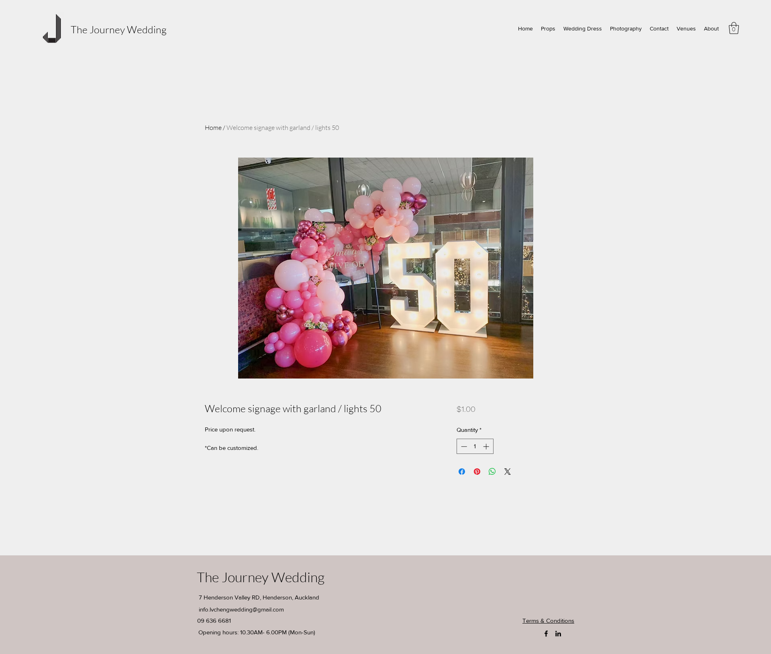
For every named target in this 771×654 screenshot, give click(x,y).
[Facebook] (546, 634)
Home (213, 128)
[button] (734, 28)
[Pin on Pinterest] (477, 471)
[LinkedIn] (558, 634)
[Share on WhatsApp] (492, 471)
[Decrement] (463, 446)
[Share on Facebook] (462, 471)
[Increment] (486, 446)
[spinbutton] (474, 446)
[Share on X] (507, 471)
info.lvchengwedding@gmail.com (241, 609)
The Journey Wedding (119, 29)
